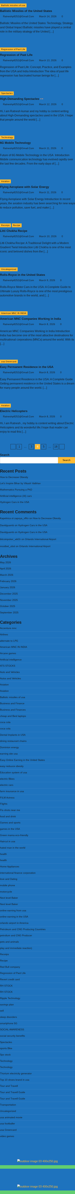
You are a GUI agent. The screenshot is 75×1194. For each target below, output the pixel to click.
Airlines (4, 634)
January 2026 (7, 587)
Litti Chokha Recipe (13, 231)
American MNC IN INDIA (13, 313)
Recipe (16, 225)
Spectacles (7, 93)
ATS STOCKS (7, 666)
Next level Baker (9, 898)
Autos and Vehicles (10, 678)
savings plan (7, 1004)
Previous (13, 446)
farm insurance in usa (12, 791)
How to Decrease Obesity (14, 477)
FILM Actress (7, 797)
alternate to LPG (9, 641)
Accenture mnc (8, 628)
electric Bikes (7, 779)
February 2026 (8, 581)
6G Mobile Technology (15, 143)
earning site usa (9, 753)
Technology (7, 137)
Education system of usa (13, 772)
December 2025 (9, 593)
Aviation (5, 181)
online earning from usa (13, 910)
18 (55, 446)
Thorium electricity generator (16, 1073)
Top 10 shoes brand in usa (14, 1080)
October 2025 (7, 606)
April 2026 (5, 568)
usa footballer (7, 1123)
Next (62, 446)
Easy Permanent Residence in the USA (26, 367)
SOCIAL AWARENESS (12, 1029)
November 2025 (9, 600)
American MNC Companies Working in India (30, 318)
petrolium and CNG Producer (16, 935)
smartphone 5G (8, 1023)
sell (2, 1010)
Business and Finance (12, 703)
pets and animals (9, 942)
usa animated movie (11, 1117)
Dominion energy (9, 747)
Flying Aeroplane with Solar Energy (24, 187)
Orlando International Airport (40, 539)
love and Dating (8, 879)
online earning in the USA (14, 916)
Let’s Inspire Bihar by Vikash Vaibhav (20, 483)
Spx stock (5, 1054)
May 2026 (5, 562)
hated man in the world (12, 847)
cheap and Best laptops (13, 716)
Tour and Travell (9, 1086)
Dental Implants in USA (12, 735)
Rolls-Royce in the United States (22, 275)
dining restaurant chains (13, 741)
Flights (3, 804)
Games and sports (10, 822)
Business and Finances (13, 709)
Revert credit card (10, 979)
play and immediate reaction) (16, 948)
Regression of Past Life (13, 49)
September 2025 (9, 612)
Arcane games (8, 653)
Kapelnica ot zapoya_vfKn (14, 518)
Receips (5, 225)
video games (7, 1136)
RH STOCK (6, 985)
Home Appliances (9, 866)
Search (4, 454)
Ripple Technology (10, 998)
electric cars (6, 785)
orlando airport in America (14, 923)
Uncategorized (8, 269)
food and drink (8, 816)
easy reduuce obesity (12, 766)
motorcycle (6, 891)
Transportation (8, 1104)
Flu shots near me (10, 810)
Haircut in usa (7, 841)
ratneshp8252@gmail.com (18, 16)
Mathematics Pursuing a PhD (16, 489)
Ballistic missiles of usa (13, 5)
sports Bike (6, 1048)
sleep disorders (8, 1017)
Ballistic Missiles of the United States (26, 11)
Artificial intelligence (11, 659)
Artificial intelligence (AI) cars (16, 496)
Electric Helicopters (13, 411)
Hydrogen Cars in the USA (14, 502)
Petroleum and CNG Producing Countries (23, 929)
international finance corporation (18, 873)
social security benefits (12, 1036)
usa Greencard (9, 361)
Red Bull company (10, 967)
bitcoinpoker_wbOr (10, 539)
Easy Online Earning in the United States (22, 760)
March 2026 (6, 575)
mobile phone (7, 885)
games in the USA (10, 829)
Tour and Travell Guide (12, 1092)
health (3, 854)
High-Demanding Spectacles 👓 (22, 99)
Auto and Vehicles (10, 672)
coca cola (5, 722)
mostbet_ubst (7, 546)
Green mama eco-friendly (14, 835)
